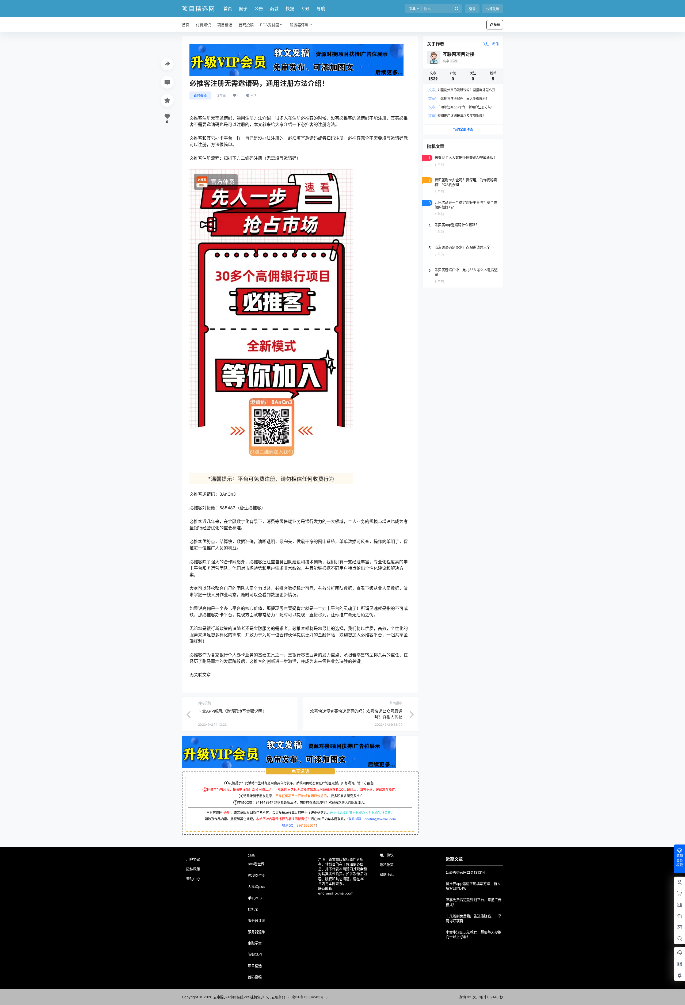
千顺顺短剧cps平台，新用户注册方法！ (461, 107)
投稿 (497, 24)
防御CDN (255, 954)
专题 (305, 8)
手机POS (255, 898)
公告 (258, 8)
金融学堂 (255, 943)
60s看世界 (256, 864)
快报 (290, 8)
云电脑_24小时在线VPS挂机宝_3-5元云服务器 (248, 997)
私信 (495, 44)
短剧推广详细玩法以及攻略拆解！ (457, 116)
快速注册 (492, 9)
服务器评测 (299, 24)
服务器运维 (256, 932)
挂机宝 (253, 909)
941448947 (264, 802)
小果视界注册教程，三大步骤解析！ (458, 99)
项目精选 (255, 966)
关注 (486, 44)
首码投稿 (200, 95)
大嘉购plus (256, 886)
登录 (472, 9)
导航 (321, 8)
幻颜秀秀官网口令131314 (465, 872)
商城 (274, 8)
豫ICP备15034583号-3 (309, 997)
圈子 (243, 8)
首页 (227, 8)
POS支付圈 (269, 24)
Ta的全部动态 (463, 129)
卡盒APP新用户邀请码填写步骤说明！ (232, 711)
